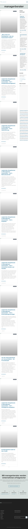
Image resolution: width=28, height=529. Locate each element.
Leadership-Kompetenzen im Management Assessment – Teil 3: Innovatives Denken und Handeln (8, 265)
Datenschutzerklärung (17, 510)
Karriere (2, 514)
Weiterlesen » (3, 50)
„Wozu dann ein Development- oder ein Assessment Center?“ (7, 36)
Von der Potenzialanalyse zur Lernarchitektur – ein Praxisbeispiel (8, 359)
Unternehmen (2, 510)
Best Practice (2, 513)
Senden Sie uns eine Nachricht (14, 486)
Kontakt (2, 517)
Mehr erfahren (22, 30)
